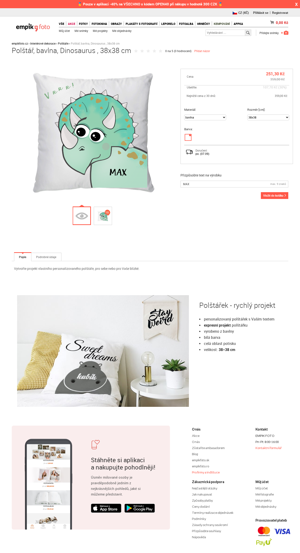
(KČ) (243, 13)
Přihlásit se (260, 13)
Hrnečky (203, 24)
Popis (22, 257)
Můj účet (64, 31)
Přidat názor (202, 51)
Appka (238, 24)
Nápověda (199, 537)
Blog (195, 454)
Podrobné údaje (46, 257)
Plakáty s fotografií (142, 24)
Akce (195, 435)
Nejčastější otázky (204, 488)
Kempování (222, 24)
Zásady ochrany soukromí (210, 524)
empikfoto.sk (200, 460)
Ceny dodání (201, 506)
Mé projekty (100, 31)
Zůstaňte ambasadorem (208, 448)
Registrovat (280, 13)
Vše (61, 24)
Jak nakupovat (202, 494)
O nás (196, 441)
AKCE (71, 24)
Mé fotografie (264, 494)
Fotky (83, 24)
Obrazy (116, 24)
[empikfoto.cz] (33, 26)
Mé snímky (81, 31)
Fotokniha (99, 24)
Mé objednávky (121, 31)
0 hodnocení (183, 51)
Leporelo (168, 24)
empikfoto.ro (200, 466)
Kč (282, 22)
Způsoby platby (202, 500)
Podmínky (199, 518)
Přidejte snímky (269, 33)
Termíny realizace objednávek (212, 512)
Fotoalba (186, 24)
